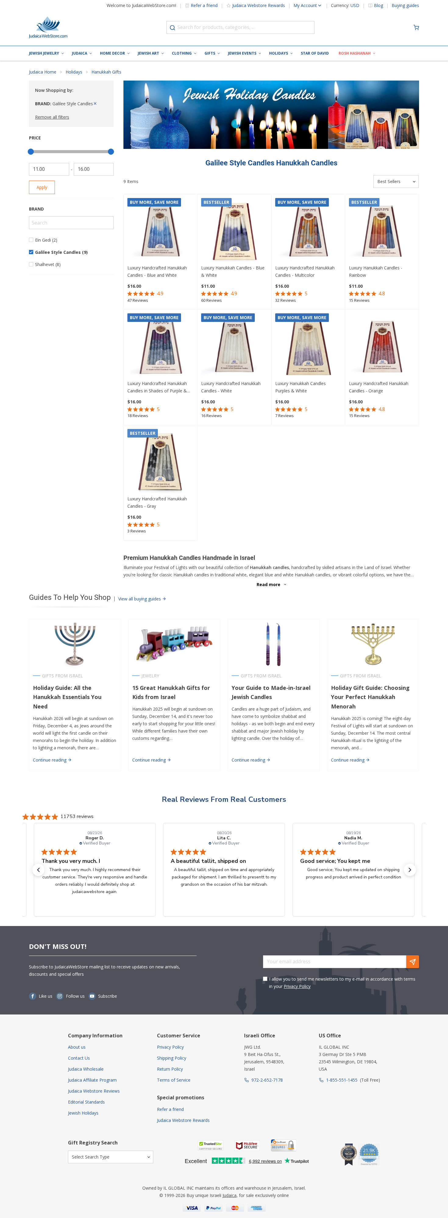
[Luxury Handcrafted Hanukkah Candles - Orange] (382, 346)
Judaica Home (42, 72)
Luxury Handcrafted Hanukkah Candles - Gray (157, 502)
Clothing (182, 53)
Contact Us (79, 1058)
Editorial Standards (86, 1102)
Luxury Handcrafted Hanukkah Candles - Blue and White (157, 271)
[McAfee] (247, 1145)
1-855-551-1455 (341, 1080)
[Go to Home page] (48, 27)
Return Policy (170, 1069)
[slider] (31, 152)
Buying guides (405, 5)
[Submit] (172, 28)
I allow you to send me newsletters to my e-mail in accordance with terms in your (342, 982)
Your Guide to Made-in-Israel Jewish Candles (271, 692)
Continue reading (50, 760)
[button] (38, 870)
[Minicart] (416, 27)
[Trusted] (210, 1145)
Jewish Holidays (83, 1113)
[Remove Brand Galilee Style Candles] (95, 103)
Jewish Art (148, 53)
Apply (42, 187)
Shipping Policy (171, 1058)
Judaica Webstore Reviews (94, 1091)
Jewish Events (242, 53)
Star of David (315, 53)
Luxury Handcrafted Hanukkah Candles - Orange (378, 387)
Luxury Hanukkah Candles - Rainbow (375, 271)
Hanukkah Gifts (106, 72)
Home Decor (112, 53)
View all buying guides (140, 599)
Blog (378, 5)
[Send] (412, 961)
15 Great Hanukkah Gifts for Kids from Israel (171, 692)
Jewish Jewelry (44, 53)
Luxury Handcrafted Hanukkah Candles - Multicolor (305, 271)
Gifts (209, 53)
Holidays (278, 53)
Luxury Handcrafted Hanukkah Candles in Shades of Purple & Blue (157, 387)
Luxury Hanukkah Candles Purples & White (300, 387)
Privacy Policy (297, 986)
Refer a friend (204, 5)
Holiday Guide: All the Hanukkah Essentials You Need (67, 697)
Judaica (79, 53)
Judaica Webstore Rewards (258, 5)
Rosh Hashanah (355, 53)
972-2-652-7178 (267, 1080)
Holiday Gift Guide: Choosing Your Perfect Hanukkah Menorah (370, 697)
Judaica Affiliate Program (92, 1080)
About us (77, 1047)
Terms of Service (173, 1080)
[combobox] (240, 27)
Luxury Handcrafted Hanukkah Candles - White (231, 387)
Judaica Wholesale (86, 1069)
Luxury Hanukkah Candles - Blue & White (233, 271)
